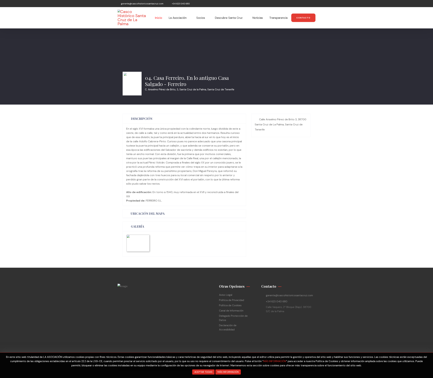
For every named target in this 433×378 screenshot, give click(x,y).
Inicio (158, 18)
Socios (200, 18)
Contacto (303, 17)
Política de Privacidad (231, 300)
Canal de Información (231, 310)
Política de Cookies (230, 305)
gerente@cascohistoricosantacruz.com (142, 3)
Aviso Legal (225, 295)
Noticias (257, 18)
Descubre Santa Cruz (229, 18)
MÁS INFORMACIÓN (274, 361)
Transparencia (278, 18)
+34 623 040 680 (181, 3)
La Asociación (178, 18)
